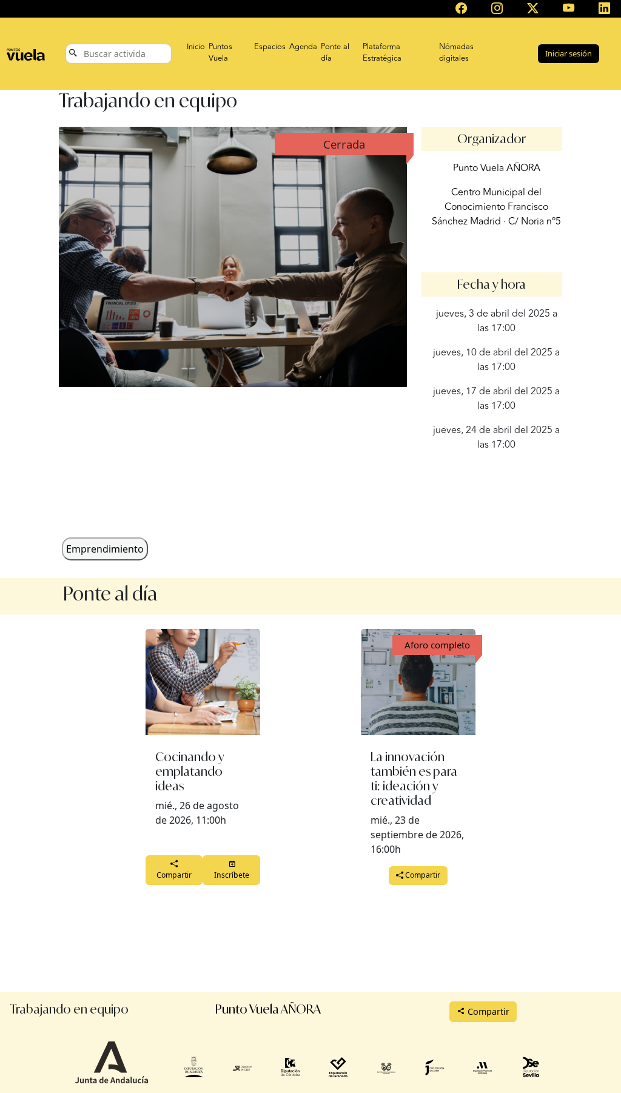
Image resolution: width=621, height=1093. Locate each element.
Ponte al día (335, 53)
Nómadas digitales (456, 53)
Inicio (196, 47)
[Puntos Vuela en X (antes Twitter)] (532, 9)
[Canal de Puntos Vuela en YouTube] (568, 9)
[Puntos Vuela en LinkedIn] (604, 9)
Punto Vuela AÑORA (496, 168)
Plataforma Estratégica (382, 53)
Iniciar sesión (568, 53)
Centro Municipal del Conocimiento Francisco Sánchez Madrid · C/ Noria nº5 (496, 207)
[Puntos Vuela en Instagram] (497, 9)
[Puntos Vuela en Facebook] (461, 9)
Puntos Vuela (220, 53)
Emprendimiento (105, 549)
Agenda (303, 47)
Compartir (174, 875)
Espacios (270, 47)
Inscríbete (231, 875)
